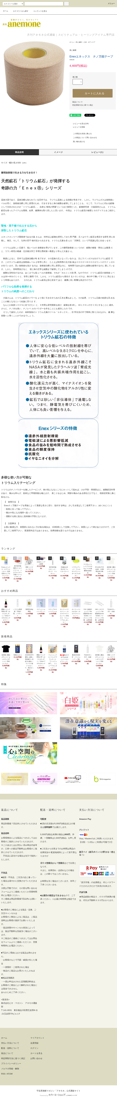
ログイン (34, 1048)
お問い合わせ (36, 1058)
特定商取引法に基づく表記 (82, 105)
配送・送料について (10, 1048)
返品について (77, 102)
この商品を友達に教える (82, 134)
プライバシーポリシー (11, 1063)
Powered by (44, 1095)
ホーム (5, 11)
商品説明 (19, 152)
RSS (3, 1074)
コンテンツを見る (40, 11)
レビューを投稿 (79, 127)
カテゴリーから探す (20, 11)
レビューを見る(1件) (81, 124)
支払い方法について (10, 1043)
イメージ (58, 152)
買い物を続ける (79, 142)
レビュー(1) (97, 152)
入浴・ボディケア (89, 42)
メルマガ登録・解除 (10, 1068)
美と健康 (79, 42)
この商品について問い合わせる (85, 138)
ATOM (10, 1074)
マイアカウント (37, 1038)
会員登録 (34, 1043)
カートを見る (36, 1053)
